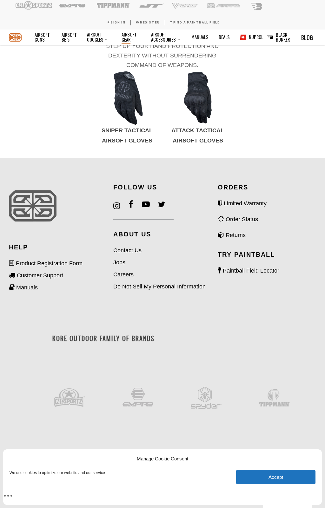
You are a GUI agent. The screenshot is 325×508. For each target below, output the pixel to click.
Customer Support (39, 275)
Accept (276, 477)
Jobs (119, 262)
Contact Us (127, 250)
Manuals (26, 287)
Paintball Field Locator (250, 270)
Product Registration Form (48, 263)
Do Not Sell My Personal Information (159, 286)
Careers (123, 274)
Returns (235, 235)
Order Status (241, 219)
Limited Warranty (244, 203)
